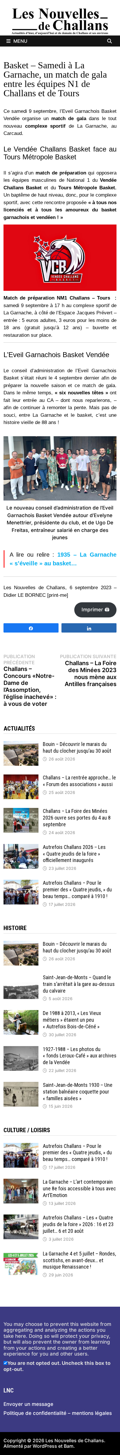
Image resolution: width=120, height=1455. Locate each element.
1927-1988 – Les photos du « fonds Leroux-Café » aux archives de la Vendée (80, 1056)
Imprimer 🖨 (96, 609)
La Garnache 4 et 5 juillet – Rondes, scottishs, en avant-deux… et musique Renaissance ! (79, 1260)
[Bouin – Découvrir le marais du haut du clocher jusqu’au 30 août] (20, 744)
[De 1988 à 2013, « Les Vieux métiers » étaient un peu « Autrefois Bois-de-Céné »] (20, 1013)
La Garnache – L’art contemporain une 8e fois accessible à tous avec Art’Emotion (79, 1188)
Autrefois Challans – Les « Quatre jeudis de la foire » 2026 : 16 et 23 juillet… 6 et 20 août (78, 1224)
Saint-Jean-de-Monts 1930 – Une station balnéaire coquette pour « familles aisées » (77, 1091)
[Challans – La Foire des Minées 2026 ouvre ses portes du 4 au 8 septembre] (20, 811)
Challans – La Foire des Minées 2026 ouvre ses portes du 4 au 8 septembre (77, 817)
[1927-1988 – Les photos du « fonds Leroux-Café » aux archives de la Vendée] (20, 1049)
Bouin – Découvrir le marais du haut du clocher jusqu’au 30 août (77, 747)
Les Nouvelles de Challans (74, 1440)
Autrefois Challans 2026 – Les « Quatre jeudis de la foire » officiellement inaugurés (74, 853)
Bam (68, 1446)
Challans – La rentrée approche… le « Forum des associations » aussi (79, 780)
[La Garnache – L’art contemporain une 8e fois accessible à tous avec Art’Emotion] (20, 1182)
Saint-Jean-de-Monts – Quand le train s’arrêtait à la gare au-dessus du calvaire (79, 984)
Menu (20, 41)
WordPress (45, 1446)
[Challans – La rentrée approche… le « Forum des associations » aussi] (20, 777)
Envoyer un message (28, 1404)
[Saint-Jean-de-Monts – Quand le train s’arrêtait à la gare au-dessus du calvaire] (20, 977)
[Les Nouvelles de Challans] (60, 21)
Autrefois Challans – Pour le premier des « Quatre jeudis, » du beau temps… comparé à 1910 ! (77, 889)
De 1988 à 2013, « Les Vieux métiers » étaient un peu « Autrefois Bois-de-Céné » (72, 1020)
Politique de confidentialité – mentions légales (57, 1413)
